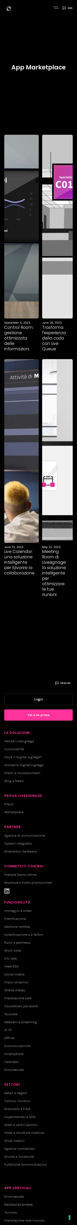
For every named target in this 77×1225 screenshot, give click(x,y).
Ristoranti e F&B (17, 1109)
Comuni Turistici (17, 1101)
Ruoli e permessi (17, 942)
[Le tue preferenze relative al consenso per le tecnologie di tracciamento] (69, 1217)
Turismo (10, 1212)
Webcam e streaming (20, 1022)
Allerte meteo (14, 990)
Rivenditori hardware (20, 851)
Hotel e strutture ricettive (24, 1133)
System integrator (18, 843)
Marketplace (14, 812)
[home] (27, 8)
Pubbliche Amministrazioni (25, 1164)
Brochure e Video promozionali (28, 882)
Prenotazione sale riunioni (24, 1220)
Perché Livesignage (19, 741)
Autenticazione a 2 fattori (23, 935)
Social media (14, 974)
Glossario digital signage (23, 765)
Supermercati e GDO (20, 1117)
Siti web (10, 958)
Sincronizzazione (17, 1046)
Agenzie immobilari (19, 1149)
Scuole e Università (19, 1157)
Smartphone (13, 1054)
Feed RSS (11, 966)
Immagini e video (18, 911)
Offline (9, 1038)
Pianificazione (15, 919)
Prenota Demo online (20, 875)
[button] (56, 8)
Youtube (10, 1014)
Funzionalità (14, 749)
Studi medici (14, 1141)
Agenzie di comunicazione (24, 835)
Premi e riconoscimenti (22, 773)
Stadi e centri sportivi (21, 1125)
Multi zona (12, 950)
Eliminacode (14, 1070)
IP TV (8, 1030)
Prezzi (9, 804)
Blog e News (14, 781)
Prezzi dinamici (16, 982)
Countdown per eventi (21, 1006)
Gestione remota (17, 927)
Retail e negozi (15, 1093)
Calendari (11, 1062)
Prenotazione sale (17, 998)
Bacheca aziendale (18, 1204)
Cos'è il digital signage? (23, 757)
